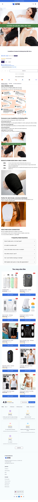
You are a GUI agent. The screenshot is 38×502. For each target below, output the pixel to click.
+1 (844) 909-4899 (8, 461)
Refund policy (7, 486)
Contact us (6, 468)
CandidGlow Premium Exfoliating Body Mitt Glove (10, 418)
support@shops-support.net (9, 463)
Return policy (7, 484)
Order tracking (7, 470)
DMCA (6, 474)
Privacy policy (7, 479)
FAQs (5, 472)
